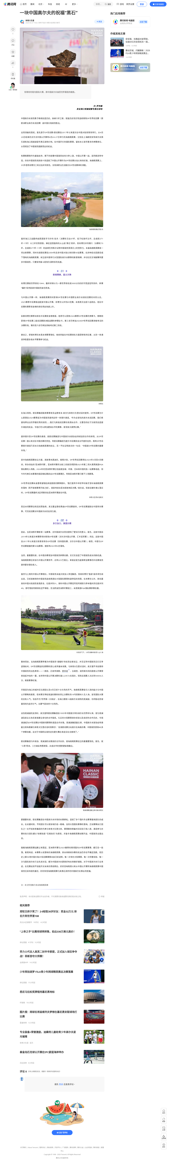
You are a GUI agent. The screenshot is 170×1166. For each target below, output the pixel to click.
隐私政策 (50, 1147)
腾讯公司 (59, 1158)
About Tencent (33, 1147)
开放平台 (58, 1147)
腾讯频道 (96, 1147)
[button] (143, 22)
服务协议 (42, 1147)
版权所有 (65, 1158)
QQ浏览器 (88, 1147)
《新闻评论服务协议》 (53, 1071)
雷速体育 (23, 1023)
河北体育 (23, 1063)
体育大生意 (24, 1043)
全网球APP (24, 962)
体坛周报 (23, 942)
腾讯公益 (80, 1147)
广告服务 (65, 1147)
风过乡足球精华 (26, 922)
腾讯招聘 (73, 1147)
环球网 (22, 1003)
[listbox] (62, 984)
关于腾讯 (23, 1147)
